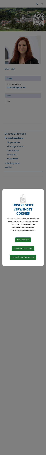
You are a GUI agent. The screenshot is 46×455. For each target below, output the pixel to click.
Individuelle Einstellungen (23, 248)
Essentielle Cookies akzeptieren (23, 257)
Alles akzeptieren (23, 240)
